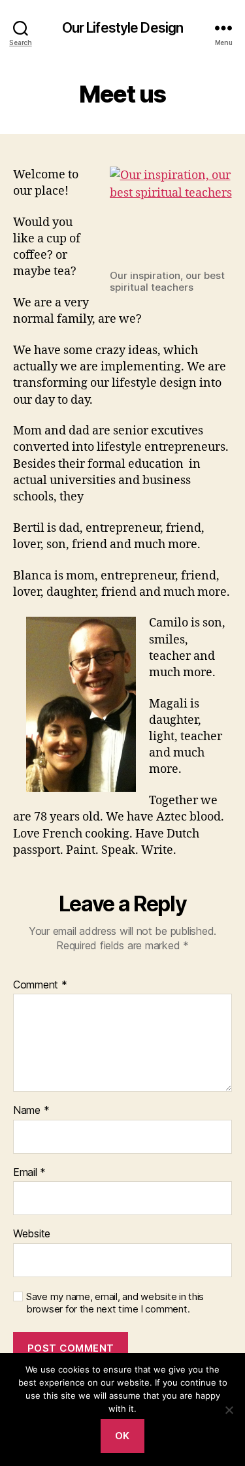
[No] (228, 1409)
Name (31, 1110)
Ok (122, 1435)
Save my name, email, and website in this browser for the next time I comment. (115, 1303)
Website (31, 1234)
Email (29, 1173)
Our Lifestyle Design (123, 28)
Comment (40, 985)
